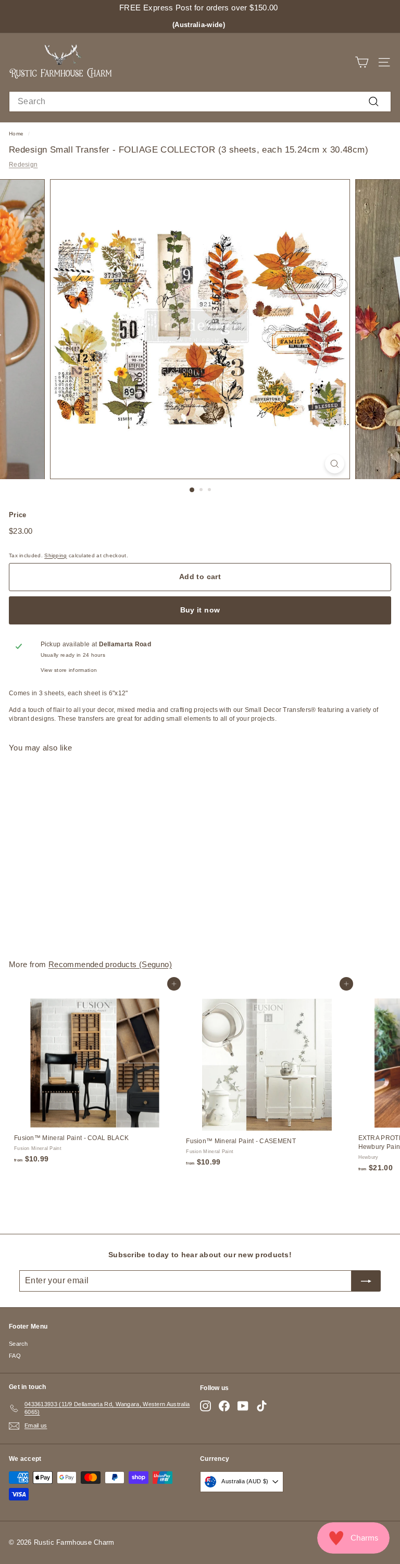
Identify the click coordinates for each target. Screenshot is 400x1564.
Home (16, 133)
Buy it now (200, 610)
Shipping (55, 555)
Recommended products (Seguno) (110, 964)
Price (18, 515)
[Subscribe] (366, 1280)
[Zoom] (334, 463)
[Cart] (361, 62)
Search (18, 1344)
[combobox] (200, 101)
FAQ (15, 1356)
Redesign (23, 164)
